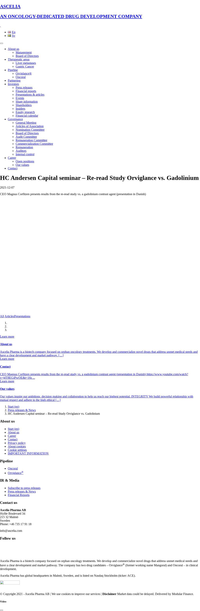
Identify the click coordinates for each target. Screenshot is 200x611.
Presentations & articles (30, 94)
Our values (22, 164)
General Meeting (26, 122)
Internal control (25, 154)
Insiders (20, 108)
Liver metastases (26, 63)
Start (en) (13, 406)
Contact (12, 168)
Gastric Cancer (25, 66)
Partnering (14, 80)
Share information (27, 101)
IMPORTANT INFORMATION (28, 453)
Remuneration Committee (31, 140)
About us (13, 49)
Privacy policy (17, 443)
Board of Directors (27, 56)
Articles (9, 316)
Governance (15, 119)
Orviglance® (24, 73)
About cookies (17, 446)
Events (20, 98)
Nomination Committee (30, 129)
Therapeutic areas (18, 59)
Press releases (24, 87)
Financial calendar (27, 115)
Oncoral (21, 77)
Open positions (25, 161)
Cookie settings (17, 450)
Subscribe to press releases (24, 488)
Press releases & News (22, 410)
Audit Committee (26, 136)
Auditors (21, 150)
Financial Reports (18, 495)
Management (24, 52)
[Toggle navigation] (1, 43)
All (2, 316)
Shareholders (24, 105)
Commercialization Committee (34, 143)
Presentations (22, 316)
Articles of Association (30, 126)
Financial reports (26, 91)
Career (12, 157)
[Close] (1, 610)
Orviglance (15, 473)
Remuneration (24, 147)
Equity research (25, 112)
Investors (13, 84)
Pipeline (13, 70)
